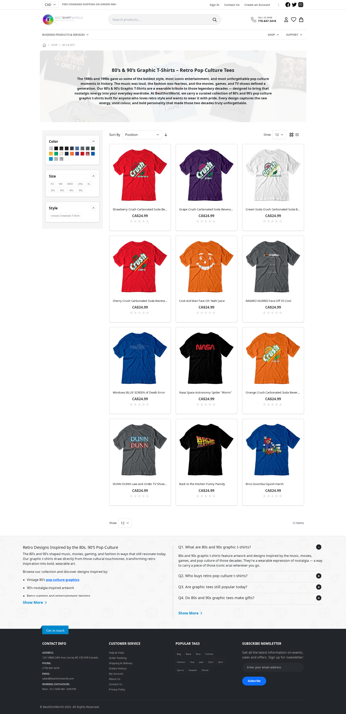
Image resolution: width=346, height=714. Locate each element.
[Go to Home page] (62, 19)
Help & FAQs (116, 652)
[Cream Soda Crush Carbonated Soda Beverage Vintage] (273, 174)
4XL (71, 190)
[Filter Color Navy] (67, 154)
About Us (114, 679)
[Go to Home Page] (44, 45)
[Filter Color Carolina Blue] (77, 148)
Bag (179, 653)
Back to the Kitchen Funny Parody (202, 484)
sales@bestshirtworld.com (58, 678)
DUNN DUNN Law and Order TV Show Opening (140, 484)
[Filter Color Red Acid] (88, 154)
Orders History (118, 668)
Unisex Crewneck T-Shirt (65, 215)
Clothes (209, 653)
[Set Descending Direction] (166, 134)
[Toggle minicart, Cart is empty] (301, 19)
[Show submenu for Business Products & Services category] (87, 35)
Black (188, 653)
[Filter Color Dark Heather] (88, 148)
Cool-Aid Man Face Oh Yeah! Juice (202, 301)
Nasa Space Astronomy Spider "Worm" (205, 392)
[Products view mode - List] (297, 134)
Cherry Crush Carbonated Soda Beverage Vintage (140, 301)
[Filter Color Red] (82, 154)
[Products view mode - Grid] (291, 134)
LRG (80, 184)
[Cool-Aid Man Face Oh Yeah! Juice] (206, 266)
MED (70, 184)
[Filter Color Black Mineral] (72, 148)
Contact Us (232, 5)
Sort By (114, 134)
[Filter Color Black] (56, 148)
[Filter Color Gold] (51, 154)
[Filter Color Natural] (61, 154)
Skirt (220, 662)
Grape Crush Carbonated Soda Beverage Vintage (206, 209)
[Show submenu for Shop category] (278, 35)
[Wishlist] (293, 19)
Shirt (210, 662)
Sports (180, 670)
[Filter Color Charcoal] (82, 148)
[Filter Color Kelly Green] (56, 154)
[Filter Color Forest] (93, 148)
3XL (62, 190)
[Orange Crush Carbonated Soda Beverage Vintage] (273, 358)
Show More (33, 602)
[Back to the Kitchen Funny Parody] (206, 449)
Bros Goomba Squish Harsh (264, 484)
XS (52, 184)
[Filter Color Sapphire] (51, 159)
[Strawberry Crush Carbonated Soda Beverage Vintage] (140, 174)
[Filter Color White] (67, 159)
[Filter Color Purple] (77, 154)
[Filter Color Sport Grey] (61, 159)
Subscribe (254, 681)
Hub (192, 662)
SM (60, 184)
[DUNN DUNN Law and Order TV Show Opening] (140, 449)
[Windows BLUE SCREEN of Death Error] (140, 358)
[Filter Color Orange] (72, 154)
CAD (48, 4)
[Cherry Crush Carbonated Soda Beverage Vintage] (140, 266)
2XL (53, 190)
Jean (201, 662)
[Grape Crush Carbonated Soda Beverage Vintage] (206, 174)
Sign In (214, 5)
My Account (116, 673)
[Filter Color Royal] (93, 154)
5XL (81, 190)
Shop (271, 35)
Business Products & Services (63, 35)
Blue (198, 653)
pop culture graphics (62, 580)
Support (292, 35)
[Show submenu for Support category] (301, 35)
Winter (205, 670)
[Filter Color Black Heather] (67, 148)
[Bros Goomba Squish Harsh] (273, 449)
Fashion (181, 662)
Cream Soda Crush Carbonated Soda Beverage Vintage (273, 209)
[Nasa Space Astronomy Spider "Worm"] (206, 358)
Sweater (193, 670)
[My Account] (286, 19)
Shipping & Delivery (121, 663)
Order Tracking (118, 658)
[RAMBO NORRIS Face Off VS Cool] (273, 266)
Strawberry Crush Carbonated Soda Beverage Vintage (140, 209)
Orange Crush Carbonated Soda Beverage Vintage (273, 392)
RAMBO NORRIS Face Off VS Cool (268, 301)
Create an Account (257, 5)
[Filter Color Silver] (56, 159)
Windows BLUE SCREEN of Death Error (139, 392)
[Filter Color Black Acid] (61, 148)
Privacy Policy (117, 689)
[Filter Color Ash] (51, 148)
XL (88, 184)
